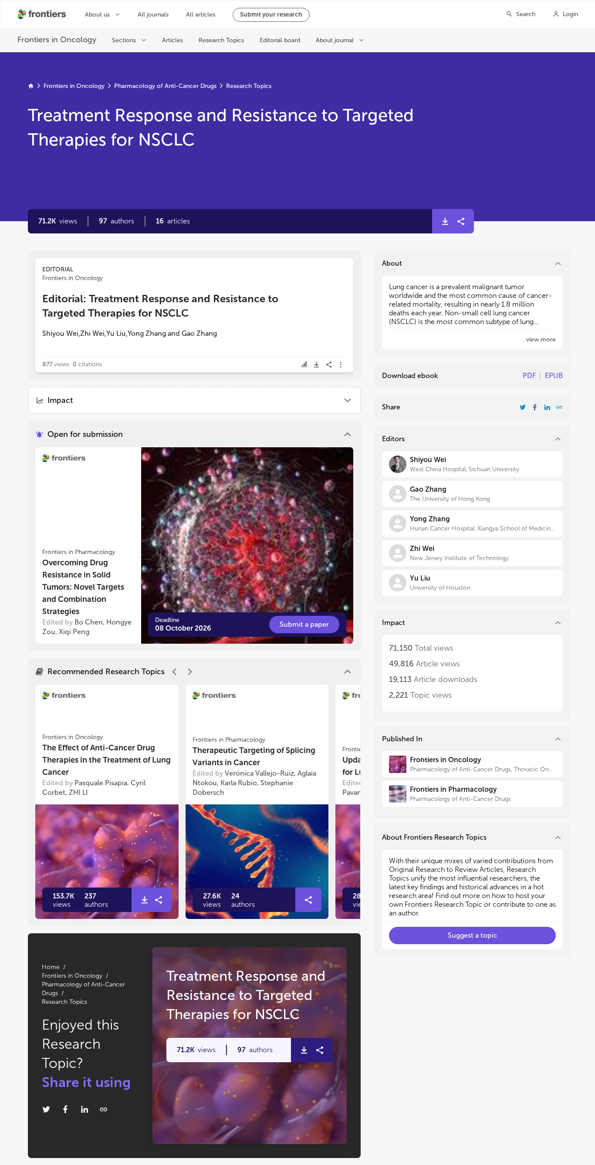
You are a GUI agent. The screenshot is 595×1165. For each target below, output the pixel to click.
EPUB (554, 375)
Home (51, 967)
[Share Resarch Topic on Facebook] (65, 1109)
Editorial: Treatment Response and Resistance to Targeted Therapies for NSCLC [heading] (160, 305)
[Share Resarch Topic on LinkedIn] (84, 1109)
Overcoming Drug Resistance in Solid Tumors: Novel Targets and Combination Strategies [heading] (83, 587)
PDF (529, 375)
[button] (116, 221)
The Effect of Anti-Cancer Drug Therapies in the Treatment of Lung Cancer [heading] (106, 760)
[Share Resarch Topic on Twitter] (46, 1109)
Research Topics (248, 86)
